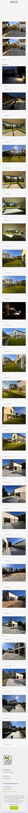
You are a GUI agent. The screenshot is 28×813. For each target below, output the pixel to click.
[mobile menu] (26, 2)
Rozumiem (14, 808)
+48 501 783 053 (7, 787)
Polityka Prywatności (14, 804)
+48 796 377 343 (7, 789)
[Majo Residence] (14, 2)
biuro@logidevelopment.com (10, 791)
